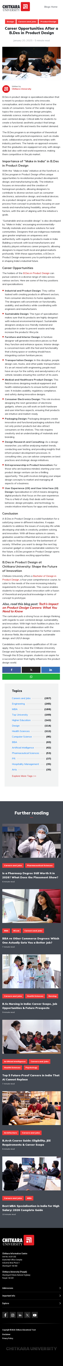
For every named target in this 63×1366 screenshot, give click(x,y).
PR (13, 758)
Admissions (7, 1288)
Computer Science (22, 736)
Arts (14, 769)
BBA (14, 742)
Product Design (48, 21)
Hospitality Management (25, 764)
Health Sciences (21, 731)
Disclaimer (6, 1334)
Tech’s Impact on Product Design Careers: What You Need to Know (30, 607)
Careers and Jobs (27, 21)
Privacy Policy (7, 1338)
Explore (5, 1303)
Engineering (18, 703)
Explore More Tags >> (24, 775)
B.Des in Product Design (36, 273)
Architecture (10, 1133)
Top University (20, 714)
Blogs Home (50, 6)
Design (10, 21)
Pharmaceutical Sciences (25, 753)
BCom (16, 931)
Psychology (31, 1067)
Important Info (8, 1296)
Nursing (52, 996)
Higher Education (21, 720)
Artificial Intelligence (23, 747)
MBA (15, 709)
